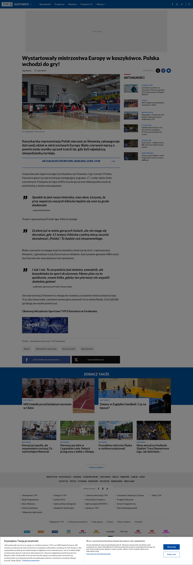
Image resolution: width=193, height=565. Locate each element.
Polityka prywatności (31, 560)
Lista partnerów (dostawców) (98, 554)
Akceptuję (171, 547)
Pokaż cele (171, 554)
